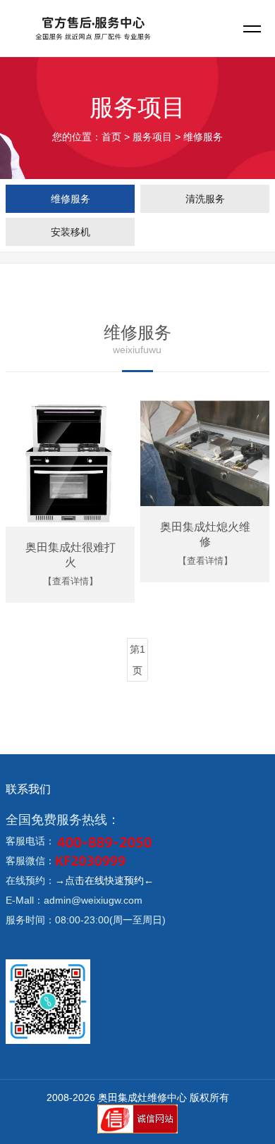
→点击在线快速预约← (104, 880)
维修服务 (70, 198)
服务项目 (152, 136)
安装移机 (70, 232)
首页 (111, 136)
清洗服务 (205, 198)
